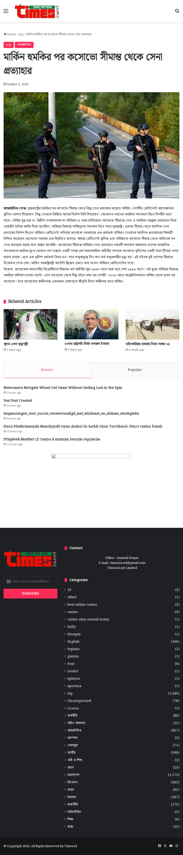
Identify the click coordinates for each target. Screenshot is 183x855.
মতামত (71, 797)
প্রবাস (70, 767)
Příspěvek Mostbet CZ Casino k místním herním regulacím (52, 439)
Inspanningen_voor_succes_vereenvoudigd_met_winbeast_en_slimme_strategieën (71, 413)
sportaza (74, 686)
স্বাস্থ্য (70, 826)
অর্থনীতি (72, 715)
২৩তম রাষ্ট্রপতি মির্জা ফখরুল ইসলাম (87, 344)
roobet (72, 671)
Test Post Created (18, 400)
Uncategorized (79, 701)
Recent (47, 370)
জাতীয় (71, 752)
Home (11, 34)
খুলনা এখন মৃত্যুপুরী (16, 344)
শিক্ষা (70, 819)
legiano (73, 649)
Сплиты (73, 708)
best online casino (82, 604)
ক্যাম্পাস (72, 738)
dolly (71, 627)
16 (69, 590)
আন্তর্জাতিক (24, 44)
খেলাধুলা (72, 745)
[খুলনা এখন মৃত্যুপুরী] (30, 324)
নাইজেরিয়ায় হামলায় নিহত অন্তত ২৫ (148, 344)
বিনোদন (72, 782)
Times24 (70, 846)
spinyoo (73, 678)
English (73, 641)
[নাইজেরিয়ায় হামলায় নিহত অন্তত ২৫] (152, 324)
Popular (135, 370)
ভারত (70, 789)
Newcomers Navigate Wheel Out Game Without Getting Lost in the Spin (63, 387)
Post (70, 664)
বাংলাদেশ (73, 775)
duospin (74, 634)
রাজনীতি (72, 804)
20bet (71, 597)
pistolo (73, 656)
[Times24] (37, 11)
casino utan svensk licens (88, 619)
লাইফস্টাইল (74, 812)
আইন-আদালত (76, 723)
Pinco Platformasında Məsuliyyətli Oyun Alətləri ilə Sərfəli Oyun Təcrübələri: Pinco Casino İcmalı (83, 426)
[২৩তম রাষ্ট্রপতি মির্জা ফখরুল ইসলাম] (91, 324)
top (21, 34)
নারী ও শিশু (74, 760)
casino (72, 612)
